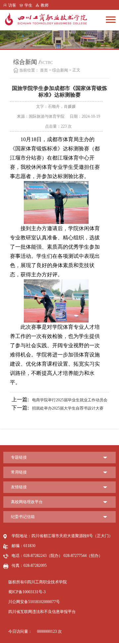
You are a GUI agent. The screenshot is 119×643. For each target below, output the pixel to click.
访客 (12, 5)
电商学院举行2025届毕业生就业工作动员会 (59, 399)
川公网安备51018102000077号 (34, 601)
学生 (28, 5)
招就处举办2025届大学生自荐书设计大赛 (57, 408)
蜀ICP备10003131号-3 (27, 592)
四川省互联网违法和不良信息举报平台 (42, 611)
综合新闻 (60, 70)
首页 (44, 70)
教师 (45, 5)
